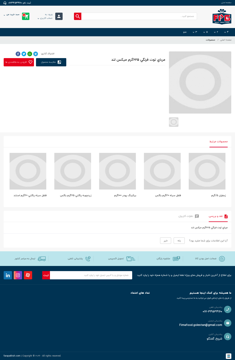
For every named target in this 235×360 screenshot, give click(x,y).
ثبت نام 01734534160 (19, 3)
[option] (207, 179)
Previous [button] (9, 167)
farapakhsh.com (12, 356)
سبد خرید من (15, 15)
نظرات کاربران (185, 216)
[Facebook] (18, 53)
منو (185, 32)
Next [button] (225, 167)
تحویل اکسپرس (116, 258)
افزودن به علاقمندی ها (16, 62)
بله (179, 241)
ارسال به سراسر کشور (25, 258)
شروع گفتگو (214, 339)
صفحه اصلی (226, 2)
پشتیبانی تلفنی (75, 258)
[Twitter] (23, 53)
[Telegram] (35, 53)
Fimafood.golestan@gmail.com (200, 325)
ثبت (46, 275)
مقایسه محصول (49, 62)
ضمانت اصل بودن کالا (205, 258)
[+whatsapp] (29, 53)
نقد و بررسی (216, 216)
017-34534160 (212, 312)
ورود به (46, 16)
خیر (166, 241)
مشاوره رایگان (163, 258)
